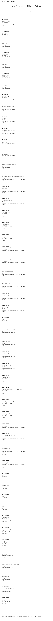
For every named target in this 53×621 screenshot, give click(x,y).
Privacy (39, 616)
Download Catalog (26, 11)
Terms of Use (33, 616)
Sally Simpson (5, 163)
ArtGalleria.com (9, 616)
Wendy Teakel (5, 174)
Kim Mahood (5, 19)
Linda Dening (5, 31)
